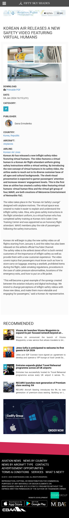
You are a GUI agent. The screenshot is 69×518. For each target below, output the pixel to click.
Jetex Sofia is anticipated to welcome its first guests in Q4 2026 (40, 349)
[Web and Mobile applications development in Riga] (59, 495)
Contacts (42, 464)
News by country (35, 460)
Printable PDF (13, 89)
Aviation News (11, 460)
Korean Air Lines (11, 152)
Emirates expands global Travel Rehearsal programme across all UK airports (38, 366)
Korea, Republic (11, 135)
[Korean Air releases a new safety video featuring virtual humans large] (34, 63)
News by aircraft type (17, 464)
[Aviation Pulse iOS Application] (34, 12)
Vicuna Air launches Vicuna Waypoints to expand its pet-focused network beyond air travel (38, 331)
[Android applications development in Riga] (34, 418)
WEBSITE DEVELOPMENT (38, 498)
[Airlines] (6, 108)
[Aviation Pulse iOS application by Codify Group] (13, 503)
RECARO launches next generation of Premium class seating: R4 (40, 384)
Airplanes (8, 144)
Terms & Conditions (15, 472)
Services (37, 472)
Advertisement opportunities (22, 468)
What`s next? (55, 472)
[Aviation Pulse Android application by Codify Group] (38, 503)
